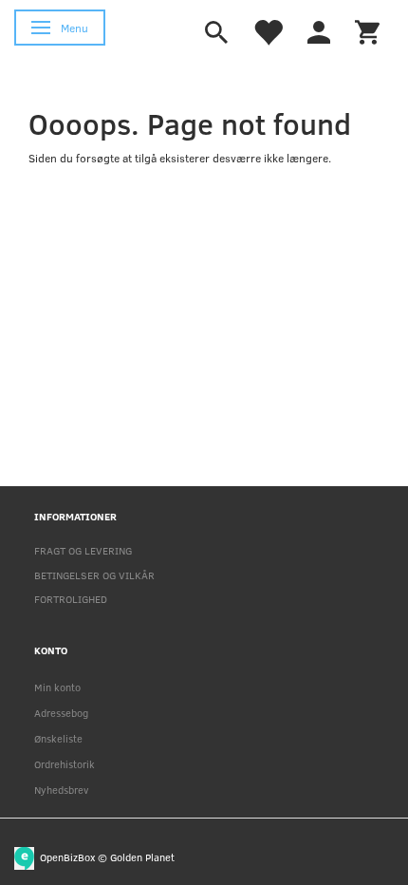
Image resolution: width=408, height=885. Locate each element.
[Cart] (367, 30)
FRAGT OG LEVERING (83, 550)
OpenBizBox (67, 856)
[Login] (318, 30)
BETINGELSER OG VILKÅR (94, 575)
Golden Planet (142, 856)
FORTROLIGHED (70, 599)
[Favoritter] (267, 30)
